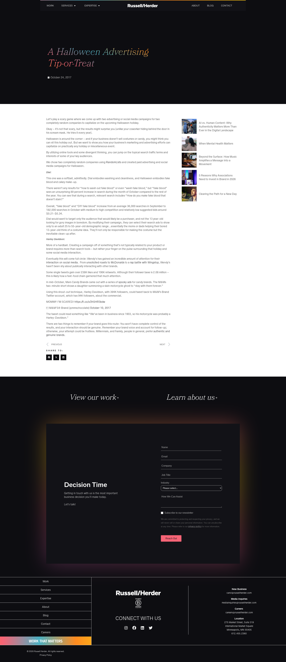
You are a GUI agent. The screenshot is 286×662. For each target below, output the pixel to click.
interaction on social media (62, 262)
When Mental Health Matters (216, 143)
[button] (49, 357)
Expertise (90, 6)
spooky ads (125, 282)
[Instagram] (126, 628)
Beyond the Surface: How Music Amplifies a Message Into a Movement (218, 160)
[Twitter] (150, 628)
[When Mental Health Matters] (189, 143)
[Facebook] (134, 628)
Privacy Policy (46, 655)
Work (50, 6)
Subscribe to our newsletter (178, 513)
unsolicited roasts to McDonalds (105, 262)
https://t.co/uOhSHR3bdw (89, 301)
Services (67, 6)
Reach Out (171, 538)
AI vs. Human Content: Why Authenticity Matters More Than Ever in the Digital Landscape (218, 126)
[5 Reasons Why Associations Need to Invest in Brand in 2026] (189, 177)
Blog (210, 6)
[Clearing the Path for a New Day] (189, 194)
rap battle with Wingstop (144, 262)
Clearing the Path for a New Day (218, 193)
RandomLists (113, 162)
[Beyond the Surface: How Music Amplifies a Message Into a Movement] (189, 160)
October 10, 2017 (100, 307)
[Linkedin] (142, 628)
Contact (226, 6)
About (196, 6)
